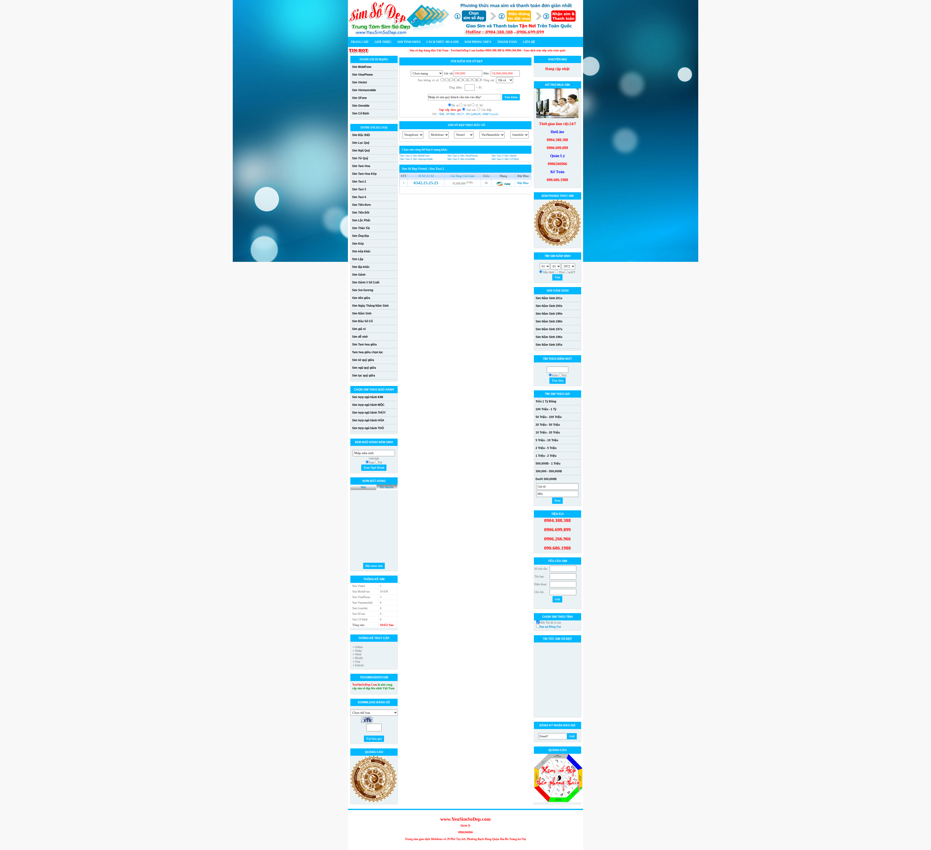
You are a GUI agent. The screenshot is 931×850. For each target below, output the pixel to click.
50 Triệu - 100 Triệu (549, 417)
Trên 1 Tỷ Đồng (546, 401)
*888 (441, 114)
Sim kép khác (361, 251)
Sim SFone (359, 98)
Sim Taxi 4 (359, 197)
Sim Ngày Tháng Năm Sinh (370, 305)
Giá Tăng (456, 176)
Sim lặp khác (361, 267)
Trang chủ (360, 42)
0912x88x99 (473, 114)
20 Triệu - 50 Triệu (548, 424)
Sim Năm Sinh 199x (549, 313)
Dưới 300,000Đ (546, 479)
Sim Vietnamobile (364, 90)
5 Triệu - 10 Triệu (547, 440)
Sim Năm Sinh (361, 313)
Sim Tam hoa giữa (364, 344)
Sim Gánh (358, 274)
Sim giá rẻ (359, 329)
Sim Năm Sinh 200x (549, 306)
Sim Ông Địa (360, 236)
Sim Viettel (359, 82)
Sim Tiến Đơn (361, 205)
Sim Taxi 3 (359, 189)
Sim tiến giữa (361, 298)
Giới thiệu (383, 42)
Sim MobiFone (361, 67)
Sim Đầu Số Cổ (362, 321)
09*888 (450, 114)
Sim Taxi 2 (359, 181)
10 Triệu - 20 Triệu (548, 432)
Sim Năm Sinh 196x (549, 337)
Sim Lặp (357, 259)
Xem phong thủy (477, 42)
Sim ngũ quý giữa (364, 367)
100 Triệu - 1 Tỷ (546, 409)
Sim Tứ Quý (360, 158)
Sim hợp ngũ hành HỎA (368, 420)
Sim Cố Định (360, 113)
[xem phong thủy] (373, 801)
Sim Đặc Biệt (361, 135)
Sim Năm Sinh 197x (549, 329)
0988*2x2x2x (490, 114)
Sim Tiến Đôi (360, 212)
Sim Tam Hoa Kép (364, 174)
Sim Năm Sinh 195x (549, 344)
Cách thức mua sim (442, 42)
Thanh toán (507, 42)
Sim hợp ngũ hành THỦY (369, 412)
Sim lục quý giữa (363, 375)
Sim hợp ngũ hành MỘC (368, 405)
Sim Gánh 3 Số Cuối (365, 282)
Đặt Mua (523, 183)
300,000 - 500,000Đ (549, 471)
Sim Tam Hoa (361, 166)
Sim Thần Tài (361, 228)
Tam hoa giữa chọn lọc (367, 352)
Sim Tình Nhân (409, 42)
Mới (363, 487)
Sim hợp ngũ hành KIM (367, 397)
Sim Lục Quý (360, 142)
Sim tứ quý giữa (363, 360)
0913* (460, 114)
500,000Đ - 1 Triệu (548, 463)
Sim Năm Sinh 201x (549, 298)
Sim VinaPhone (362, 74)
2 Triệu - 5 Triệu (546, 448)
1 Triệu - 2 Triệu (546, 455)
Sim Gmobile (360, 105)
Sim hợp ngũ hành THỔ (368, 428)
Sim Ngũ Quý (361, 150)
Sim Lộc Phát (361, 220)
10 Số (422, 176)
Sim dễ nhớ (360, 336)
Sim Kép (358, 243)
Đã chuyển (386, 487)
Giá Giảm (468, 176)
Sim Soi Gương (362, 290)
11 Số (430, 176)
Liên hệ (529, 42)
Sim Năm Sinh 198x (549, 321)
